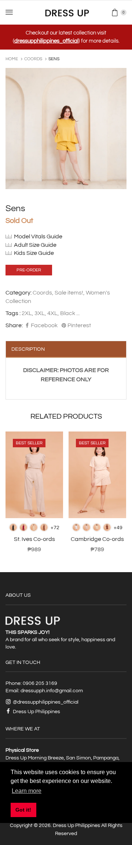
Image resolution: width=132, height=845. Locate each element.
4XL (52, 313)
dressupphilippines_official (46, 41)
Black (67, 313)
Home (12, 59)
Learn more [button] (26, 791)
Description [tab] (28, 349)
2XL (27, 313)
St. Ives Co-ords (34, 539)
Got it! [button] (23, 810)
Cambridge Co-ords (97, 539)
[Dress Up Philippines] (66, 12)
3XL (39, 313)
